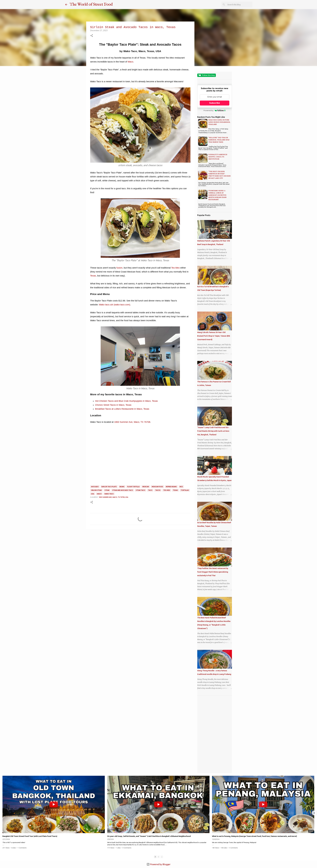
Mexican (145, 486)
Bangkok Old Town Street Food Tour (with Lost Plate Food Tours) (29, 836)
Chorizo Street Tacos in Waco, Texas (113, 405)
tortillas (185, 490)
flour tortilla (133, 486)
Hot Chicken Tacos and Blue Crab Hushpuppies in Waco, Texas (126, 401)
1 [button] (155, 856)
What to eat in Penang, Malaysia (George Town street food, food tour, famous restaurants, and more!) (254, 836)
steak (107, 490)
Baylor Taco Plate (109, 486)
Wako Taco (109, 494)
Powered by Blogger (160, 864)
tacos (157, 490)
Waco (130, 61)
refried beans (171, 486)
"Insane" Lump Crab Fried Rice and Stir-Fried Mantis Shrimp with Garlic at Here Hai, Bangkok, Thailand (213, 431)
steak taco (140, 490)
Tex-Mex (175, 268)
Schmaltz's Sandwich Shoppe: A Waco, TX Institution (217, 157)
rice (181, 486)
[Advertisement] (214, 734)
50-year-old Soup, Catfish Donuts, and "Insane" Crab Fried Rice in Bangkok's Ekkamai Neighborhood (149, 836)
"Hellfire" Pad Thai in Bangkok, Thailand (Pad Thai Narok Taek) (218, 140)
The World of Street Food (91, 4)
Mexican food (157, 486)
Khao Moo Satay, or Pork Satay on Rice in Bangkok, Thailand (219, 122)
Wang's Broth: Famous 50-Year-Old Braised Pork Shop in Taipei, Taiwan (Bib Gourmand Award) (213, 335)
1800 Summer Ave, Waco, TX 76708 (132, 422)
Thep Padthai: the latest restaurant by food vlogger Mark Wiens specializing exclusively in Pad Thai (212, 571)
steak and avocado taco (122, 490)
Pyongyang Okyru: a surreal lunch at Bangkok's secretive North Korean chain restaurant (217, 195)
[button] (91, 36)
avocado (95, 486)
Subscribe (214, 103)
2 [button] (158, 856)
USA (92, 494)
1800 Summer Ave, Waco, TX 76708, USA (113, 497)
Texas (93, 275)
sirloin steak (96, 490)
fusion (119, 268)
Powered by (208, 110)
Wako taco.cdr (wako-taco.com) (114, 304)
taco (150, 490)
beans (122, 486)
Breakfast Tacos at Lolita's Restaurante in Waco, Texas (122, 409)
